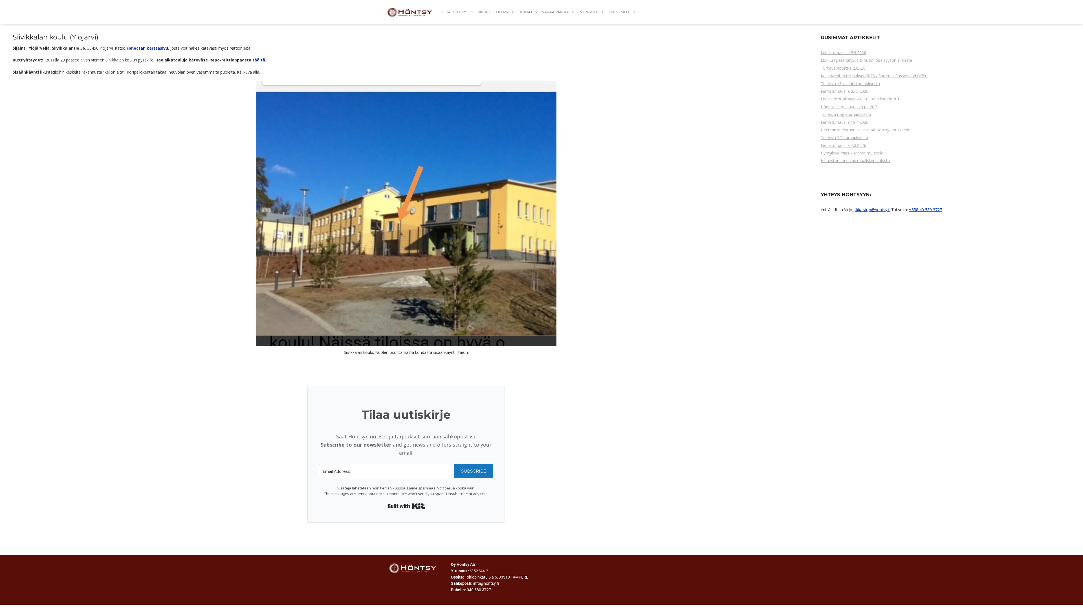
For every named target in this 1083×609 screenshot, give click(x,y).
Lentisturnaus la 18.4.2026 (844, 122)
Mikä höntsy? (454, 12)
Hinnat (525, 12)
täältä (258, 60)
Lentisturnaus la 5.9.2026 (843, 52)
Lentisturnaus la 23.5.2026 (844, 91)
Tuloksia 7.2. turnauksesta (844, 137)
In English (588, 12)
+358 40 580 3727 (925, 209)
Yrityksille (619, 12)
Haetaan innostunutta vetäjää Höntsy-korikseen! (865, 130)
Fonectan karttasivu (147, 48)
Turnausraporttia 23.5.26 (843, 68)
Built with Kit (406, 506)
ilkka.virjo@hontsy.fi (872, 209)
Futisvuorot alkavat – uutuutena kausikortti (860, 99)
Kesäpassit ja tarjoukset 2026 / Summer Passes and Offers (874, 75)
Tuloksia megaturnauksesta (846, 114)
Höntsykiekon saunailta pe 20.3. (849, 106)
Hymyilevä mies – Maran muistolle (852, 153)
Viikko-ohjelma (493, 12)
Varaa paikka (555, 12)
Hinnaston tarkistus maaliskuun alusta (855, 160)
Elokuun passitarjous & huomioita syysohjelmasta (866, 60)
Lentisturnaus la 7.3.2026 (843, 145)
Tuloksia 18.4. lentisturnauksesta (850, 83)
